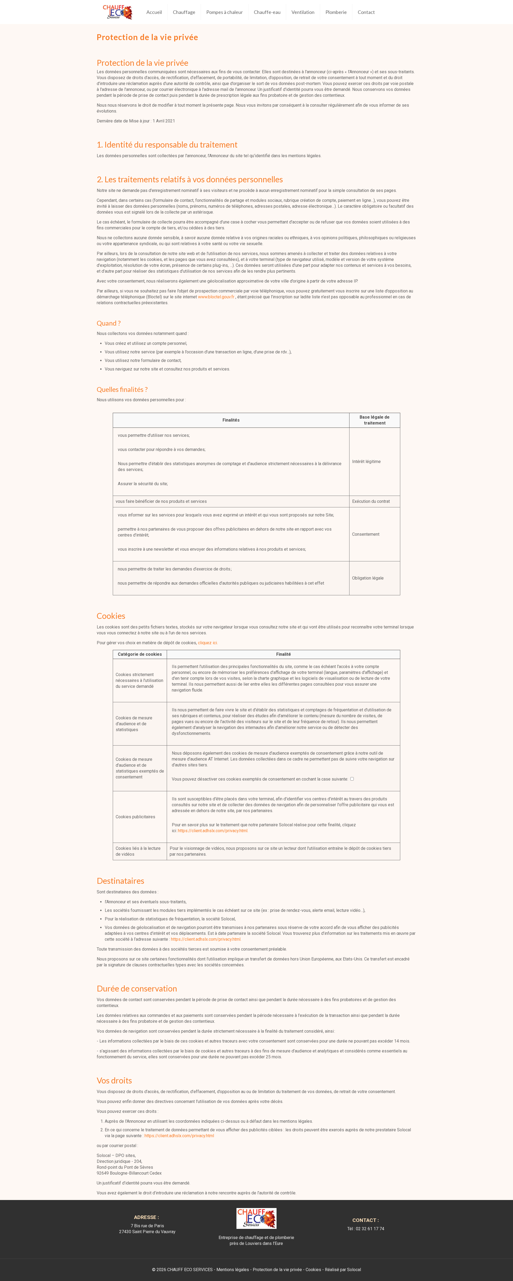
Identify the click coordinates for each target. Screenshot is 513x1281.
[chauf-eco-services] (117, 12)
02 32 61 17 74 (370, 1228)
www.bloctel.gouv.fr (216, 296)
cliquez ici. (208, 642)
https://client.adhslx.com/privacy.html (179, 1135)
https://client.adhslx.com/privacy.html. (213, 830)
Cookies (313, 1269)
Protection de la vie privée (277, 1269)
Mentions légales (232, 1269)
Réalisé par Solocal (343, 1269)
